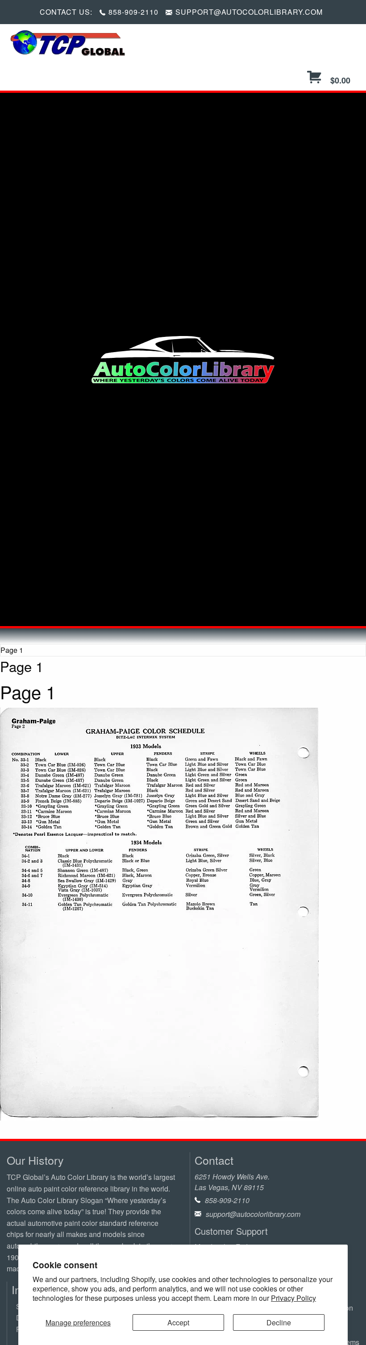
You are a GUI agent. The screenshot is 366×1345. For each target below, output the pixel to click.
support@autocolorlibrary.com (253, 1214)
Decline (278, 1322)
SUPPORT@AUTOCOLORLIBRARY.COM (249, 12)
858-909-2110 (133, 12)
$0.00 (339, 80)
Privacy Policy (293, 1298)
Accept (178, 1322)
